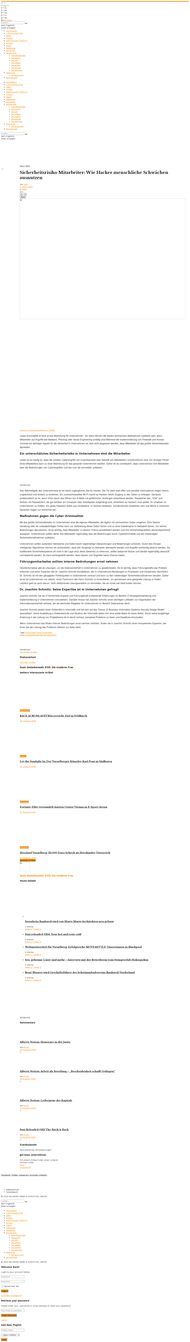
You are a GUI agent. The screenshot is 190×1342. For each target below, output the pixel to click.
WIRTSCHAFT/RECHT (17, 40)
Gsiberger (11, 48)
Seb (26, 184)
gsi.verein (10, 50)
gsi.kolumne (17, 75)
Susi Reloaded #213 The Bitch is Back (44, 1129)
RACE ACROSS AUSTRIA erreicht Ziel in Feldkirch (53, 715)
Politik (9, 38)
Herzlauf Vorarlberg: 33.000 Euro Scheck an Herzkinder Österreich (65, 852)
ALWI (26, 1047)
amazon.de (25, 1167)
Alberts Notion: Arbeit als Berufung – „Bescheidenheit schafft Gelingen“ (67, 1071)
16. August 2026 (28, 1079)
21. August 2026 (28, 812)
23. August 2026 (28, 1049)
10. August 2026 (28, 1108)
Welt (8, 36)
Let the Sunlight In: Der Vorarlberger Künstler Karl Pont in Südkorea (66, 761)
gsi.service (11, 53)
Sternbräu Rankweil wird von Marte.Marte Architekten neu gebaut (69, 921)
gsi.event (15, 58)
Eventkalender (18, 55)
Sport (9, 45)
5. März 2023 (26, 187)
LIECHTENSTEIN (14, 33)
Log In (4, 1320)
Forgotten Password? (11, 1295)
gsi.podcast (11, 77)
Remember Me (11, 1286)
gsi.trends (16, 68)
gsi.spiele (15, 65)
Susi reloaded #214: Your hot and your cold (53, 934)
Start (22, 166)
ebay (22, 1165)
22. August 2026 (28, 766)
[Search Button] (26, 23)
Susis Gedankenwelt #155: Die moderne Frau (46, 875)
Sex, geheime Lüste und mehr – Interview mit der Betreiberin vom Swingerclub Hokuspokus (86, 959)
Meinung (10, 72)
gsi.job (14, 60)
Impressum (12, 1192)
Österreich (25, 710)
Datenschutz (12, 1189)
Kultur (9, 43)
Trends (44, 632)
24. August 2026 (28, 721)
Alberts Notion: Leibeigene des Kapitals (46, 1100)
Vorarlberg (11, 31)
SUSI (26, 1135)
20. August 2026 (28, 858)
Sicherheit (30, 632)
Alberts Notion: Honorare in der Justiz (45, 1042)
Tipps (38, 632)
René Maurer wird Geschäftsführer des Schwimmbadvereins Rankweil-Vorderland (80, 972)
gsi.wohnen (16, 70)
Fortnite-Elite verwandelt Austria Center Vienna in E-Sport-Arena (63, 806)
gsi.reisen (16, 63)
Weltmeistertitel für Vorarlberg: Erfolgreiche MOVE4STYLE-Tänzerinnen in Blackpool (83, 946)
